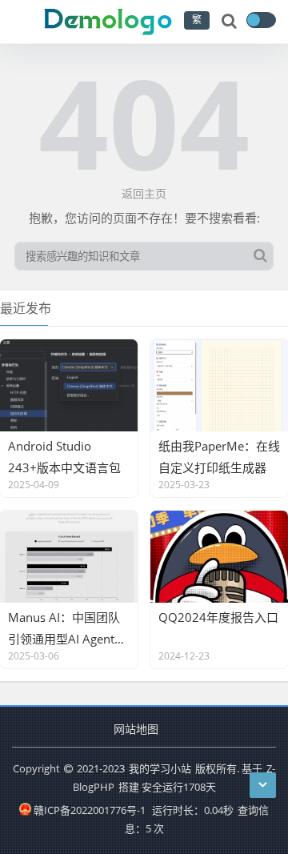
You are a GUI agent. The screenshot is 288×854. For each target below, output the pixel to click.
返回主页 (144, 193)
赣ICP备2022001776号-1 (90, 810)
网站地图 (136, 728)
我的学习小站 (160, 768)
